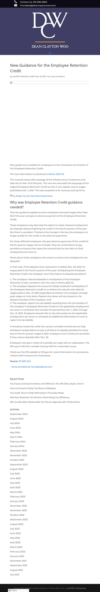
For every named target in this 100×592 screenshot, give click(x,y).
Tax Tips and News (56, 76)
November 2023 (18, 455)
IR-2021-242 (24, 361)
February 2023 (17, 496)
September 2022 (19, 519)
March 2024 (16, 437)
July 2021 (14, 574)
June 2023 (15, 478)
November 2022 (18, 510)
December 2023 (18, 450)
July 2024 (15, 423)
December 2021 (18, 561)
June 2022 (15, 533)
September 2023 (19, 464)
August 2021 (16, 570)
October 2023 (17, 460)
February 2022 (17, 551)
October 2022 (17, 515)
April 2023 (15, 487)
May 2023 (15, 483)
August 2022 (16, 524)
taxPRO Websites (76, 588)
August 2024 (17, 418)
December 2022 (18, 506)
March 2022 (16, 547)
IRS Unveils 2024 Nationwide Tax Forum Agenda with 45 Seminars (45, 402)
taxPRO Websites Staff (23, 76)
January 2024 (17, 446)
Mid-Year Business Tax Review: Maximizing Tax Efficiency (40, 397)
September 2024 (19, 414)
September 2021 (18, 565)
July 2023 (15, 473)
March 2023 (16, 492)
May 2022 (15, 538)
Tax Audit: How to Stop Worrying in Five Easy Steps (37, 393)
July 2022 (15, 529)
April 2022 (15, 542)
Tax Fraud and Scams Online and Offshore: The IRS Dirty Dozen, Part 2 (47, 384)
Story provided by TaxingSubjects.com (32, 367)
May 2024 (15, 432)
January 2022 (17, 556)
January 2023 (17, 501)
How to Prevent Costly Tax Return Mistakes (33, 388)
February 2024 (18, 441)
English (14, 590)
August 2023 (16, 469)
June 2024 (15, 428)
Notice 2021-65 (56, 174)
